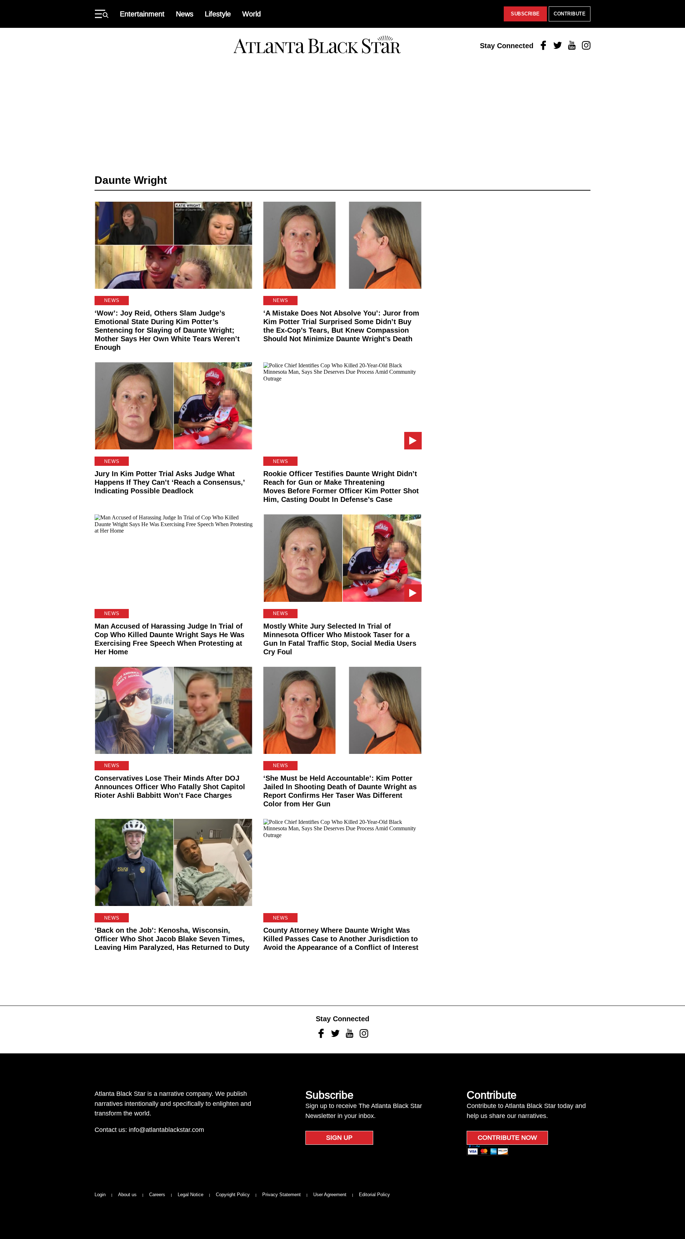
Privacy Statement (281, 1194)
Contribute (569, 13)
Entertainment (142, 14)
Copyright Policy (233, 1194)
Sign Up (339, 1137)
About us (127, 1194)
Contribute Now (507, 1137)
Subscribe (525, 13)
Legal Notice (190, 1194)
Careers (157, 1194)
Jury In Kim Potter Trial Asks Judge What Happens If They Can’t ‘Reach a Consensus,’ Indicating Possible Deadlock (170, 482)
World (251, 14)
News (184, 14)
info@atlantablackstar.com (166, 1129)
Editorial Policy (374, 1194)
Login (100, 1194)
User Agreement (329, 1194)
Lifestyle (218, 14)
